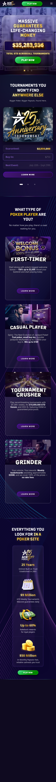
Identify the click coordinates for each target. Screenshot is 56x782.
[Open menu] (51, 3)
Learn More (37, 175)
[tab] (24, 70)
